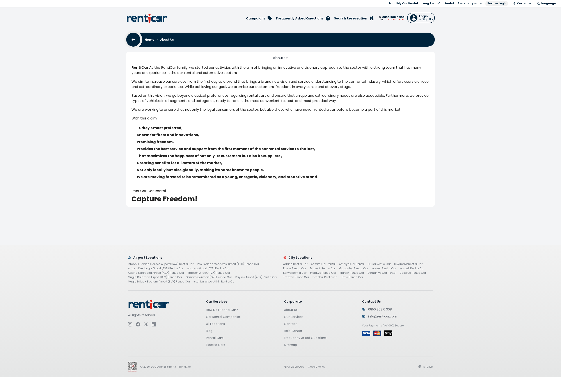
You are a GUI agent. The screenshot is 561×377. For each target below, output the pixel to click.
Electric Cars (215, 345)
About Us (291, 310)
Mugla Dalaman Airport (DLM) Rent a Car (155, 277)
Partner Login (496, 3)
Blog (209, 331)
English (428, 366)
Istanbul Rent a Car (325, 277)
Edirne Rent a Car (294, 268)
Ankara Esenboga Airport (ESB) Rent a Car (156, 268)
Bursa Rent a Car (379, 264)
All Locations (215, 324)
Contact (290, 324)
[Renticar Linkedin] (154, 324)
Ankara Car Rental (323, 264)
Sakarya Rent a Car (413, 273)
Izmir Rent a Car (352, 277)
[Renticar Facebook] (138, 324)
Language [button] (548, 3)
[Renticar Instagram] (130, 324)
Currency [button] (524, 3)
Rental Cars (215, 338)
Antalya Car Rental (351, 264)
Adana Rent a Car (295, 264)
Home (149, 39)
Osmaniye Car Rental (381, 273)
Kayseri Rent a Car (384, 268)
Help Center (293, 331)
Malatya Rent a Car (323, 273)
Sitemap (290, 345)
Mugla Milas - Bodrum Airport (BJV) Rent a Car (159, 281)
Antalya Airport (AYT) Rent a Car (208, 268)
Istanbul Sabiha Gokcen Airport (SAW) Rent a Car (161, 264)
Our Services (293, 317)
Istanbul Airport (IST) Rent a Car (214, 281)
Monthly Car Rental (403, 3)
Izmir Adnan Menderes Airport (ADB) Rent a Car (228, 264)
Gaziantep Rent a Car (353, 268)
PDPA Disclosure (294, 366)
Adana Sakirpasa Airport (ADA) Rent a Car (156, 273)
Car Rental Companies (223, 317)
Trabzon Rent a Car (296, 277)
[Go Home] (147, 18)
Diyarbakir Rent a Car (408, 264)
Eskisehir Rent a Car (323, 268)
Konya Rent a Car (295, 273)
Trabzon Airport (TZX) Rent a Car (209, 273)
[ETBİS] (132, 367)
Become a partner (470, 3)
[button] (421, 18)
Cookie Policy (316, 366)
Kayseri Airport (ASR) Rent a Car (256, 277)
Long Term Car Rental (438, 3)
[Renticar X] (146, 324)
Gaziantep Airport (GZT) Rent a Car (209, 277)
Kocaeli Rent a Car (412, 268)
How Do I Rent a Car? (222, 310)
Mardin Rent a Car (352, 273)
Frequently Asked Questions (305, 338)
